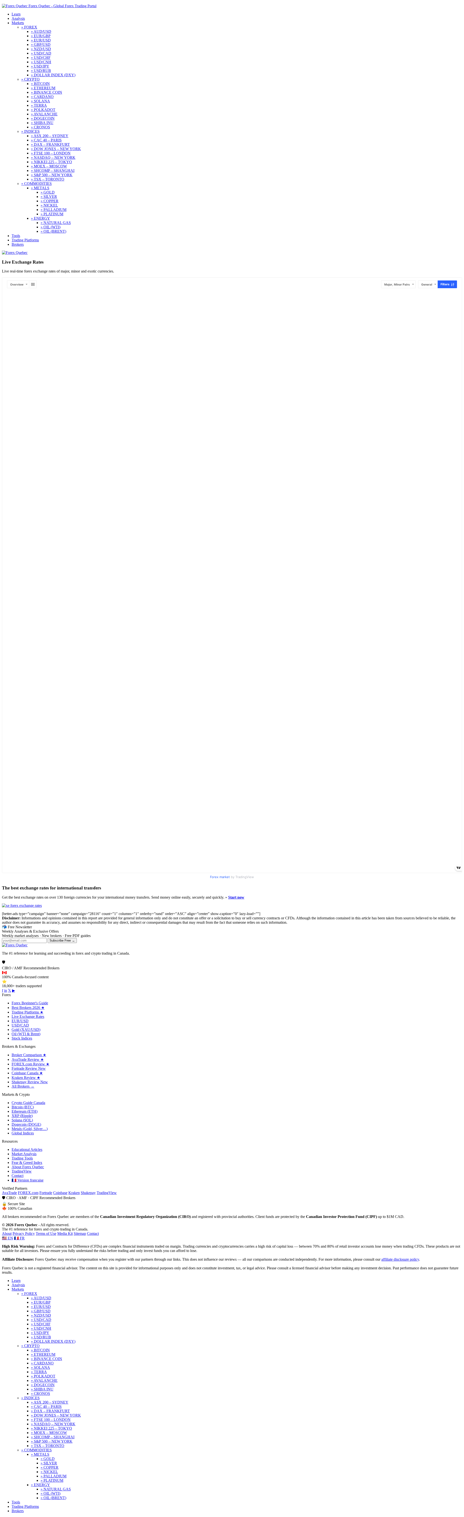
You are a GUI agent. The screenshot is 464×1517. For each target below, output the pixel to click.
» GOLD (48, 192)
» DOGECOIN (43, 118)
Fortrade (45, 1193)
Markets (18, 23)
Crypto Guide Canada (28, 1103)
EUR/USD (20, 1021)
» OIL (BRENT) (53, 231)
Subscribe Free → (62, 940)
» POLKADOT (43, 110)
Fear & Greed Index (27, 1162)
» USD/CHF (41, 58)
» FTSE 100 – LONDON (51, 153)
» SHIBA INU (42, 123)
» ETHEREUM (43, 88)
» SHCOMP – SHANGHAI (52, 170)
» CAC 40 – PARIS (46, 140)
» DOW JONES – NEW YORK (56, 149)
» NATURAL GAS (56, 223)
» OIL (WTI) (50, 227)
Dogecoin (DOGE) (26, 1124)
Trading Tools (22, 1158)
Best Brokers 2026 (28, 1008)
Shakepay (88, 1193)
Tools (16, 236)
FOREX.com (28, 1193)
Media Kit (65, 1233)
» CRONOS (40, 127)
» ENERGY (40, 218)
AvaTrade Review (28, 1059)
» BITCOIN (40, 84)
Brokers (18, 244)
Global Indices (23, 1133)
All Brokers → (23, 1086)
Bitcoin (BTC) (23, 1107)
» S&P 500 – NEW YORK (51, 175)
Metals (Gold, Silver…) (30, 1129)
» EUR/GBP (41, 36)
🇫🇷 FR (19, 1238)
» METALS (40, 188)
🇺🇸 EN (7, 1238)
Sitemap (80, 1233)
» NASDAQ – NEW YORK (53, 157)
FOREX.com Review (30, 1064)
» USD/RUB (41, 71)
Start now (236, 897)
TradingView (22, 1171)
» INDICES (30, 131)
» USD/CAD (41, 53)
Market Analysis (24, 1154)
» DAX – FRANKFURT (50, 144)
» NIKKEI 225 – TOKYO (51, 162)
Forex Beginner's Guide (30, 1003)
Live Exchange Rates (28, 1016)
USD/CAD (20, 1025)
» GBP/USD (41, 44)
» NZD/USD (41, 49)
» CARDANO (42, 97)
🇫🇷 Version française (28, 1180)
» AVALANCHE (44, 114)
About (7, 1233)
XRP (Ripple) (22, 1116)
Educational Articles (27, 1149)
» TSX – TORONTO (47, 179)
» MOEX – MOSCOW (49, 166)
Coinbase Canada (27, 1073)
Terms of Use (46, 1233)
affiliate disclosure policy (400, 1259)
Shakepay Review (30, 1082)
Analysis (18, 18)
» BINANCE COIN (46, 92)
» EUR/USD (41, 40)
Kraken (74, 1193)
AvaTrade (9, 1193)
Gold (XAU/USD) (26, 1030)
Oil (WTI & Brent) (26, 1034)
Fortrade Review (29, 1068)
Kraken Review (26, 1078)
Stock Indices (22, 1038)
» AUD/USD (41, 31)
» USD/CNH (41, 62)
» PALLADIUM (53, 210)
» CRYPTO (30, 79)
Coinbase (60, 1193)
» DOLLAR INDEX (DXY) (53, 75)
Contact (17, 1176)
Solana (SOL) (22, 1120)
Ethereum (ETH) (24, 1111)
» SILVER (49, 197)
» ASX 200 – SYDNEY (49, 136)
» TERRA (39, 105)
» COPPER (49, 201)
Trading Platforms (25, 240)
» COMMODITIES (36, 184)
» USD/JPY (40, 66)
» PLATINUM (52, 214)
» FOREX (29, 27)
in (5, 990)
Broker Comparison (29, 1055)
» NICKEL (49, 205)
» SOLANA (40, 101)
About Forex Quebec (28, 1167)
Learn (16, 14)
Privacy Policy (24, 1233)
